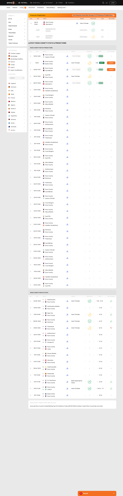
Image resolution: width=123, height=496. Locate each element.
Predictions (40, 7)
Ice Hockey (49, 2)
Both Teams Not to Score (76, 381)
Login (112, 2)
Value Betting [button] (50, 7)
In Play (23, 7)
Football (24, 2)
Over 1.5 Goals (84, 23)
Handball (71, 2)
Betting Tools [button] (61, 7)
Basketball (36, 2)
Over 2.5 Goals (75, 388)
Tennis (60, 2)
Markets (15, 7)
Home (8, 7)
